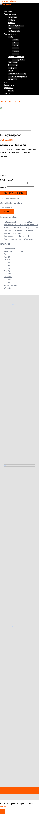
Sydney (3, 806)
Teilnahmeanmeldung (28, 792)
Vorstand (11, 23)
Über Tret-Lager (10, 14)
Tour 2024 (8, 277)
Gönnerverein (9, 249)
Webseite (7, 288)
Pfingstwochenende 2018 (13, 251)
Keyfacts (11, 20)
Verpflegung (13, 62)
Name (3, 176)
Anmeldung (12, 79)
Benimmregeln (14, 31)
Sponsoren (8, 88)
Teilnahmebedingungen (17, 77)
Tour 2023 (7, 274)
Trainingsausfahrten (16, 57)
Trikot (10, 71)
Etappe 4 (15, 48)
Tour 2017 (7, 257)
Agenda (7, 93)
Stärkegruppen (14, 28)
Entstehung (12, 17)
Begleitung (12, 68)
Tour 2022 (7, 271)
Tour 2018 (7, 260)
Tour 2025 (7, 280)
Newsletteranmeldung (10, 792)
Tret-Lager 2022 (7, 140)
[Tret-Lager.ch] (6, 4)
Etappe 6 (15, 54)
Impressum (5, 789)
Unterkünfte (13, 65)
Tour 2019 (7, 263)
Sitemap (26, 789)
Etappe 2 (15, 43)
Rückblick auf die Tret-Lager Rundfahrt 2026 (21, 225)
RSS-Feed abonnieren (10, 198)
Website (3, 187)
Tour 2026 (8, 282)
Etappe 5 (15, 51)
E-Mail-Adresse (6, 180)
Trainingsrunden (18, 60)
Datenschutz (16, 789)
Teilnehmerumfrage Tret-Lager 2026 (18, 222)
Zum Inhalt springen (8, 1)
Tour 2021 (7, 268)
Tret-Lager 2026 (10, 34)
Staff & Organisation (16, 26)
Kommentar (5, 157)
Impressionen (9, 85)
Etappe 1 (15, 40)
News (6, 82)
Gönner (11, 91)
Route (10, 37)
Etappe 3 (15, 45)
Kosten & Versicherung (17, 74)
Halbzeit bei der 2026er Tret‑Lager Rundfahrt (21, 228)
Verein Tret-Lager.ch (12, 285)
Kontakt (34, 789)
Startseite (8, 12)
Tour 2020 (8, 265)
